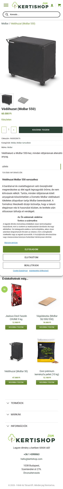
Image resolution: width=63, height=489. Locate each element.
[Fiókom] (52, 5)
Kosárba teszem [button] (16, 327)
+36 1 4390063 (31, 454)
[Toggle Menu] (6, 5)
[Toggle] (8, 403)
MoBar (4, 23)
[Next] (59, 60)
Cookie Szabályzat (20, 271)
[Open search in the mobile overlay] (31, 15)
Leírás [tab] (5, 166)
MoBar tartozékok (24, 143)
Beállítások (31, 265)
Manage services (11, 243)
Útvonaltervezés (31, 473)
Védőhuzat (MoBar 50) (16, 371)
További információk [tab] (12, 172)
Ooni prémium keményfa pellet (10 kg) (47, 373)
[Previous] (3, 60)
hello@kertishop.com (31, 459)
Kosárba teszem (40, 130)
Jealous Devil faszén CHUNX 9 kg (16, 317)
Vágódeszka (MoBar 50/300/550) (46, 317)
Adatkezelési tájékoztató (38, 271)
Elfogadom (31, 249)
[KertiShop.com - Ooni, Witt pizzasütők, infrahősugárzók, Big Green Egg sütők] (30, 5)
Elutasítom (31, 257)
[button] (59, 5)
